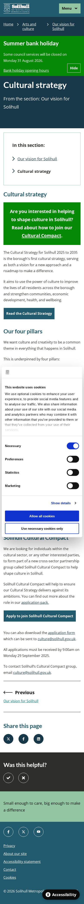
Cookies (9, 877)
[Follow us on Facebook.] (8, 832)
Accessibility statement (22, 861)
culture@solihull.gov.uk (56, 639)
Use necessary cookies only (42, 528)
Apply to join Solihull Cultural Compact (39, 616)
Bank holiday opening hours (26, 70)
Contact (9, 869)
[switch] (73, 459)
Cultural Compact (41, 236)
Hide (74, 68)
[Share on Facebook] (23, 739)
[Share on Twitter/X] (8, 739)
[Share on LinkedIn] (39, 739)
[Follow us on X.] (23, 832)
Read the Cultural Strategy (29, 313)
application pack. (35, 602)
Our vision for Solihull (63, 26)
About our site (15, 854)
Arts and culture (29, 26)
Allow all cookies (42, 516)
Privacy (9, 846)
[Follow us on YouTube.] (39, 832)
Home (8, 24)
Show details (61, 503)
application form (61, 632)
